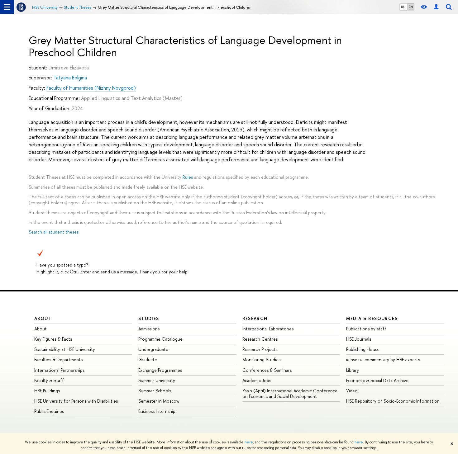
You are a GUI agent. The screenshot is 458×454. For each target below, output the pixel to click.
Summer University (156, 380)
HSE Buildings (47, 391)
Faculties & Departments (58, 359)
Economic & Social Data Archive (377, 380)
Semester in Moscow (158, 401)
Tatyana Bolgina (70, 77)
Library (352, 370)
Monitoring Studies (261, 359)
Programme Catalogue (160, 339)
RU (403, 7)
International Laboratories (267, 329)
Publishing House (362, 349)
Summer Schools (154, 391)
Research (255, 318)
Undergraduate (153, 349)
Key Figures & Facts (53, 339)
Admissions (149, 329)
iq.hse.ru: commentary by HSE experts (383, 359)
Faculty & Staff (49, 380)
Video (352, 391)
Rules (188, 177)
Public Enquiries (49, 411)
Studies (148, 318)
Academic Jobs (256, 380)
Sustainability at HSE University (64, 349)
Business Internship (156, 411)
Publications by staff (366, 329)
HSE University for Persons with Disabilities (76, 401)
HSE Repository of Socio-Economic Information (393, 401)
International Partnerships (59, 370)
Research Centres (260, 339)
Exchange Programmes (160, 370)
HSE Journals (358, 339)
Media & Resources (372, 318)
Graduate (147, 359)
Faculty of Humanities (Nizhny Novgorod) (91, 87)
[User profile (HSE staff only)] (436, 7)
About (43, 318)
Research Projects (259, 349)
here (249, 442)
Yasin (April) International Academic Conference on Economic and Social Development (289, 393)
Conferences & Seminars (267, 370)
